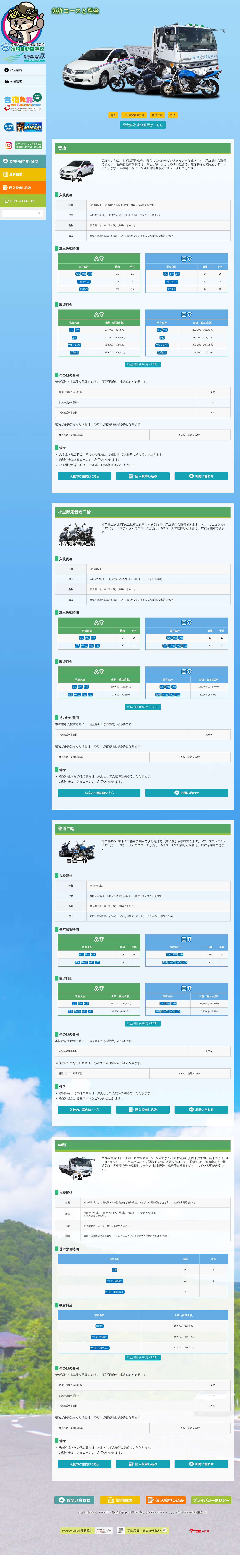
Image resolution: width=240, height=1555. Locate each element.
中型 (172, 115)
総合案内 (15, 70)
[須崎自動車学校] (23, 32)
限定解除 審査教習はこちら (143, 125)
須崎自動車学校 (89, 1512)
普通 (113, 115)
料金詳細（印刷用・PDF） (143, 364)
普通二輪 (157, 115)
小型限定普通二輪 (133, 115)
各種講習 (15, 81)
